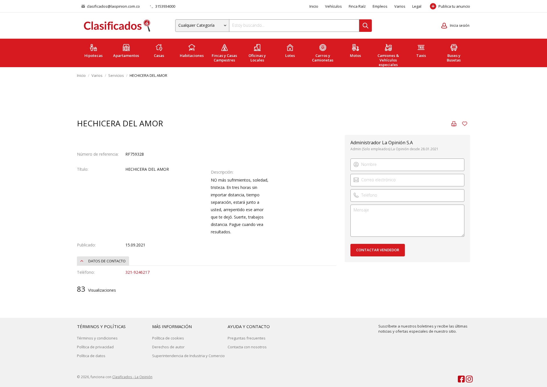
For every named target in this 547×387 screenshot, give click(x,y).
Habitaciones (192, 55)
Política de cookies (168, 338)
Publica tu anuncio (454, 6)
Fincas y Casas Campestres (224, 58)
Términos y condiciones (97, 338)
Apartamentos (126, 55)
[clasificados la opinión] (466, 377)
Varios (399, 6)
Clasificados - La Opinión (132, 376)
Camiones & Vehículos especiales (388, 60)
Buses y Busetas (454, 58)
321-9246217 (137, 272)
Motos (355, 55)
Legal (416, 6)
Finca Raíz (357, 6)
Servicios (116, 75)
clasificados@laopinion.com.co (113, 6)
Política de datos (91, 355)
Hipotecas (93, 55)
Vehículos (333, 6)
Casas (159, 55)
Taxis (421, 55)
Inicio (313, 6)
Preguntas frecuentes (247, 338)
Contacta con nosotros (247, 346)
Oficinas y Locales (257, 58)
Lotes (290, 55)
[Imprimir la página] (453, 123)
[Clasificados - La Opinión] (117, 25)
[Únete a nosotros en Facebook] (458, 377)
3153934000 (164, 6)
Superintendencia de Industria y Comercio (188, 355)
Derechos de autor (168, 346)
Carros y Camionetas (322, 58)
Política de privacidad (95, 346)
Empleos (380, 6)
